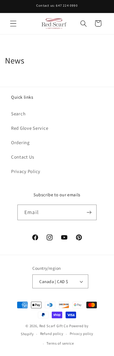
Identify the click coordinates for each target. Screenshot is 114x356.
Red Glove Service (29, 128)
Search (18, 114)
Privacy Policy (25, 171)
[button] (13, 23)
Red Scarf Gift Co (53, 326)
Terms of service (60, 343)
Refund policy (51, 333)
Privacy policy (82, 333)
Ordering (20, 142)
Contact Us (22, 157)
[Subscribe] (89, 212)
